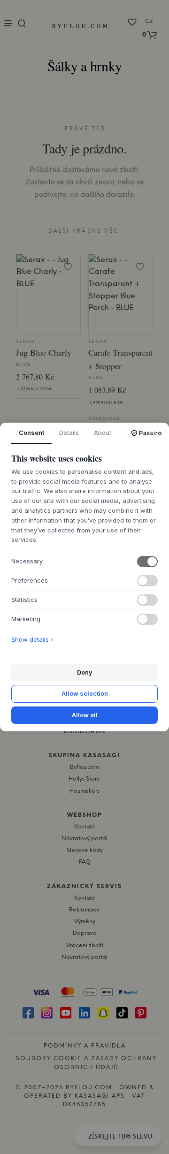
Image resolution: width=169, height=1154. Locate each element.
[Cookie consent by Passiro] (146, 433)
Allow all (85, 715)
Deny (84, 672)
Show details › (32, 639)
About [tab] (102, 432)
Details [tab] (69, 432)
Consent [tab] (31, 432)
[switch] (147, 561)
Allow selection (84, 693)
